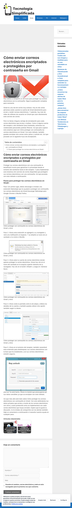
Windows (40, 18)
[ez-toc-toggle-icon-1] (45, 142)
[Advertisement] (26, 38)
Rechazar (53, 500)
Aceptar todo (42, 500)
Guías (31, 18)
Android (53, 18)
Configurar (63, 500)
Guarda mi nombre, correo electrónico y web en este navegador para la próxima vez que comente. (24, 486)
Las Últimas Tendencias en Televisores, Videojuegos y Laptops (63, 124)
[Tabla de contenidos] (45, 142)
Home (17, 18)
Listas (24, 18)
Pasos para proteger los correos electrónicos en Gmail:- (26, 149)
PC (47, 18)
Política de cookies (17, 504)
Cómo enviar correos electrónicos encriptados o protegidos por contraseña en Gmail (26, 146)
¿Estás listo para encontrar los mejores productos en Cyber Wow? (63, 112)
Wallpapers (63, 18)
